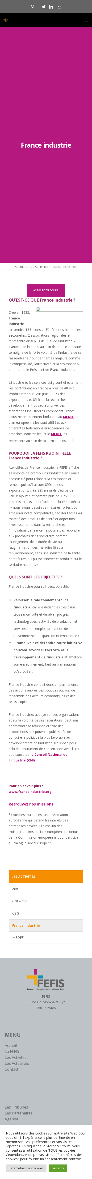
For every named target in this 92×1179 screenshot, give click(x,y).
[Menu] (85, 20)
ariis (15, 889)
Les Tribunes (16, 1107)
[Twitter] (44, 7)
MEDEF (18, 937)
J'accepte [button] (58, 1168)
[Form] (59, 7)
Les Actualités (17, 1063)
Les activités (23, 876)
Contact (11, 1069)
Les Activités (15, 1057)
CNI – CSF (20, 901)
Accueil (11, 1045)
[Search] (33, 6)
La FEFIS (12, 1051)
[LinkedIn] (51, 7)
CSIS (15, 913)
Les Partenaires (19, 1113)
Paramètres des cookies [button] (26, 1168)
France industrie (26, 925)
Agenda (11, 1119)
